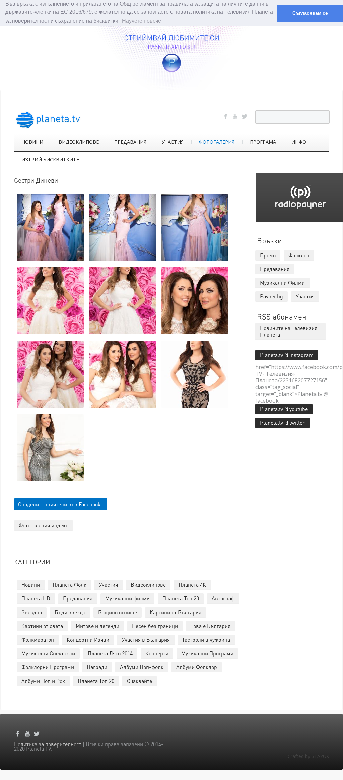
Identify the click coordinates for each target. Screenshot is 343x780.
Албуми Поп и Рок (43, 680)
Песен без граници (155, 625)
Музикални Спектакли (48, 653)
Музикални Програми (207, 653)
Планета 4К (192, 584)
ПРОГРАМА (263, 142)
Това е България (210, 625)
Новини (30, 584)
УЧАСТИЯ (173, 142)
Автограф (223, 598)
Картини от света (42, 625)
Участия (108, 584)
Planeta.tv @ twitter (282, 422)
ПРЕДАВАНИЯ (130, 142)
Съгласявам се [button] (310, 13)
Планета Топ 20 (180, 598)
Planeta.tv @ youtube (284, 408)
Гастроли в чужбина (206, 639)
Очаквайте (139, 680)
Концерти (156, 653)
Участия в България (146, 639)
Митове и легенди (97, 625)
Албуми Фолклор (196, 666)
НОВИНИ (32, 142)
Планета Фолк (69, 584)
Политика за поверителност (47, 744)
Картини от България (175, 612)
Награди (97, 666)
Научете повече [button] (141, 21)
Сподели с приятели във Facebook (59, 504)
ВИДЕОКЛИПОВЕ (79, 142)
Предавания (77, 598)
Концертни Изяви (88, 639)
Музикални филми (127, 598)
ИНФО (298, 142)
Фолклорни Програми (47, 666)
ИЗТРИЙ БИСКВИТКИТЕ (50, 159)
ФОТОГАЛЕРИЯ (216, 142)
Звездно (31, 612)
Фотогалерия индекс (43, 525)
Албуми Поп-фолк (141, 666)
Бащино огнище (117, 612)
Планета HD (35, 598)
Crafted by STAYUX (308, 756)
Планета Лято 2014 (110, 653)
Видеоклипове (148, 584)
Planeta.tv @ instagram (287, 354)
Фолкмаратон (37, 639)
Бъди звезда (70, 612)
